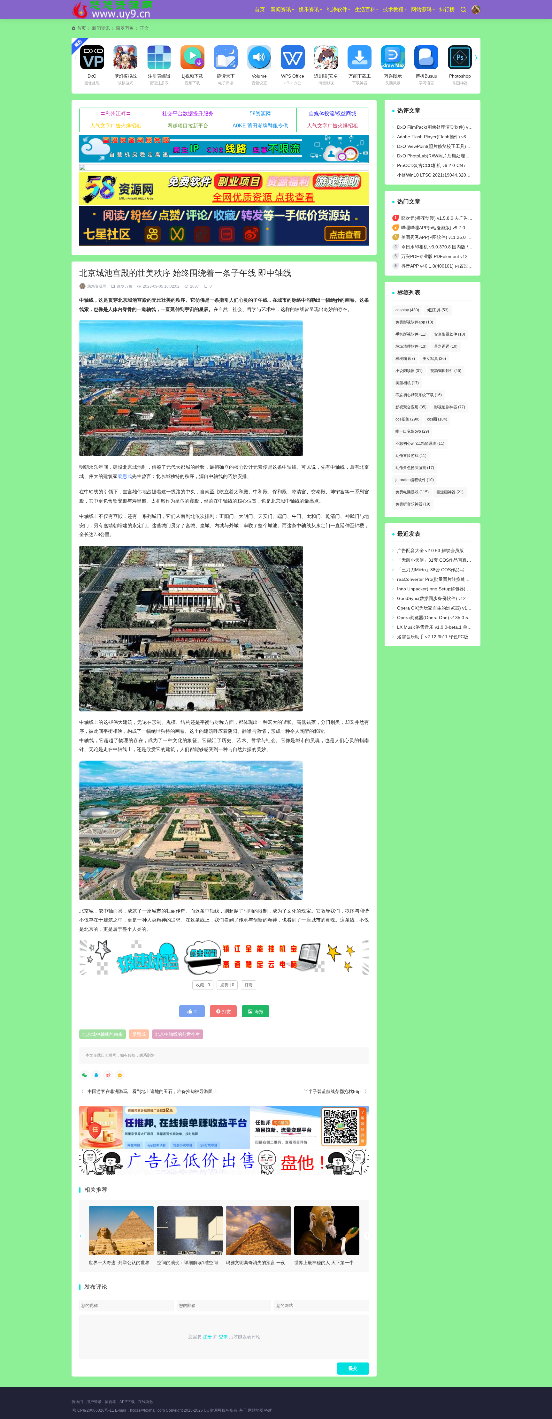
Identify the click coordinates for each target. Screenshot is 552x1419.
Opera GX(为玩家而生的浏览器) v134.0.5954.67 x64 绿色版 (457, 608)
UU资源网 (212, 1410)
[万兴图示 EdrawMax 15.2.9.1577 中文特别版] (393, 57)
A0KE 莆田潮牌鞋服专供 (260, 125)
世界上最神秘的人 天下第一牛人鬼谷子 (333, 1262)
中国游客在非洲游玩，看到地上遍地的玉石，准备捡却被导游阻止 (152, 1091)
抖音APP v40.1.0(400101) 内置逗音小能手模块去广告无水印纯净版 (468, 266)
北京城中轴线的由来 (102, 1034)
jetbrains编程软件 (414, 480)
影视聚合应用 (410, 407)
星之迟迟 (445, 346)
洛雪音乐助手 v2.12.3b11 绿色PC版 (432, 636)
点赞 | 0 (227, 985)
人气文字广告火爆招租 (115, 125)
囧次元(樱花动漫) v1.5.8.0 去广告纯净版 (441, 218)
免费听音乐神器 (412, 504)
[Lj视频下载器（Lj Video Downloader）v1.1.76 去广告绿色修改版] (192, 57)
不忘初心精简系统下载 (418, 395)
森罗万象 (125, 28)
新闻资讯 (281, 9)
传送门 (77, 1402)
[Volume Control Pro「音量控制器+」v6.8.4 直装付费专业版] (259, 57)
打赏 (248, 985)
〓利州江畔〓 (115, 113)
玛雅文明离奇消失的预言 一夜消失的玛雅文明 (271, 1262)
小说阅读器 (409, 370)
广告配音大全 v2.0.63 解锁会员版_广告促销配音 (445, 550)
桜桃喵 (405, 358)
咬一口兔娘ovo (412, 431)
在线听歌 (145, 1402)
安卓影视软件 (449, 334)
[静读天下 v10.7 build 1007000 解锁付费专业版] (226, 57)
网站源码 (421, 9)
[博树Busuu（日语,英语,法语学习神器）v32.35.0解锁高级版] (426, 57)
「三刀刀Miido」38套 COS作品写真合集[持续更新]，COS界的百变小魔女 (470, 569)
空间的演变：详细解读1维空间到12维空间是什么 (205, 1262)
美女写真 (434, 358)
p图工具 (437, 310)
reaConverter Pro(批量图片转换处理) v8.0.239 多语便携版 (455, 579)
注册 (207, 1336)
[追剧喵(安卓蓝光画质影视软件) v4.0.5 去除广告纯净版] (326, 57)
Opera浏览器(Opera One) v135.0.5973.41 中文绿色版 (451, 617)
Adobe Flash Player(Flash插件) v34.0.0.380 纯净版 (448, 136)
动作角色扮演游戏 (414, 468)
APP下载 (127, 1402)
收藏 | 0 (203, 985)
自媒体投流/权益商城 (332, 113)
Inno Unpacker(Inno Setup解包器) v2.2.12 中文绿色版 (451, 588)
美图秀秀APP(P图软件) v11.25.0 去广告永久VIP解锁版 (455, 237)
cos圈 (437, 419)
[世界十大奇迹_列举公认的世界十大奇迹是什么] (121, 1230)
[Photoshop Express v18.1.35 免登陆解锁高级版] (460, 57)
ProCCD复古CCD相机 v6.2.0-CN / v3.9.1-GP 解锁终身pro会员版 (461, 165)
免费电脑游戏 (412, 492)
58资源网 (260, 113)
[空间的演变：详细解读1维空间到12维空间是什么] (189, 1230)
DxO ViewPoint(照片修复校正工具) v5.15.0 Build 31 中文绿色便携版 (465, 146)
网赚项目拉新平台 (187, 125)
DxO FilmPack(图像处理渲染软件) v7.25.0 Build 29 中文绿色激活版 (464, 127)
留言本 (110, 1402)
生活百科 (365, 9)
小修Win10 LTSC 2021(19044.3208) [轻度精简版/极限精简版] (458, 175)
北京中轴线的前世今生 (177, 1034)
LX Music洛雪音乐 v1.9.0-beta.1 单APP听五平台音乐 (450, 627)
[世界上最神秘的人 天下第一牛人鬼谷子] (326, 1230)
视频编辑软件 (445, 370)
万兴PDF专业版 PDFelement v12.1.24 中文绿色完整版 (455, 256)
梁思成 (125, 476)
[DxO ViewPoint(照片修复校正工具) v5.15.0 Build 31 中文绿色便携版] (92, 57)
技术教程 (393, 9)
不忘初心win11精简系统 (419, 443)
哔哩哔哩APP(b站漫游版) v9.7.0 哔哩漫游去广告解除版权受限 (463, 227)
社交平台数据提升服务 (187, 113)
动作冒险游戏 (410, 455)
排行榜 (447, 9)
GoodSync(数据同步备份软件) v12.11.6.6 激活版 (445, 598)
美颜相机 (407, 383)
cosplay (407, 310)
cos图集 (407, 419)
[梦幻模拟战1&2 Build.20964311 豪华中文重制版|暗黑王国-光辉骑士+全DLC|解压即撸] (125, 57)
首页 (260, 9)
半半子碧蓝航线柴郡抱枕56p (332, 1091)
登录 (223, 1336)
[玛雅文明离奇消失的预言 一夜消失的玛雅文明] (258, 1230)
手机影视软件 (410, 334)
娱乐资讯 (309, 9)
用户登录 (94, 1402)
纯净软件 (337, 9)
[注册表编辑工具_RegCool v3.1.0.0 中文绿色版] (159, 57)
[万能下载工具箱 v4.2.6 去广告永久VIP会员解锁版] (360, 57)
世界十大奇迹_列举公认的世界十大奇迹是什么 (135, 1262)
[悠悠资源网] (113, 9)
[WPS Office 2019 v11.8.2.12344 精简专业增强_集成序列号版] (293, 57)
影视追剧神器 (449, 407)
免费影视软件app (414, 322)
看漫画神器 (450, 492)
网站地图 (255, 1410)
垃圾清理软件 (410, 346)
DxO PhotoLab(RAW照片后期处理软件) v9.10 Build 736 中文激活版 (464, 155)
